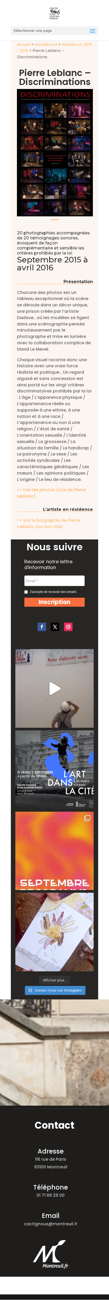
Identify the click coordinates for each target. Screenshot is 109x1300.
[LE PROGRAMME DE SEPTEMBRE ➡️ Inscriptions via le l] (54, 851)
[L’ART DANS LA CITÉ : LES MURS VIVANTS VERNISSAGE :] (54, 769)
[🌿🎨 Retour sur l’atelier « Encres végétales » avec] (54, 932)
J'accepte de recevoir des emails (53, 592)
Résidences (46, 44)
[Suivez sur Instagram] (68, 627)
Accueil (24, 44)
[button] (54, 602)
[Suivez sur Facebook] (42, 627)
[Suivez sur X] (55, 627)
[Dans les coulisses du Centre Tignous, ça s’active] (54, 688)
